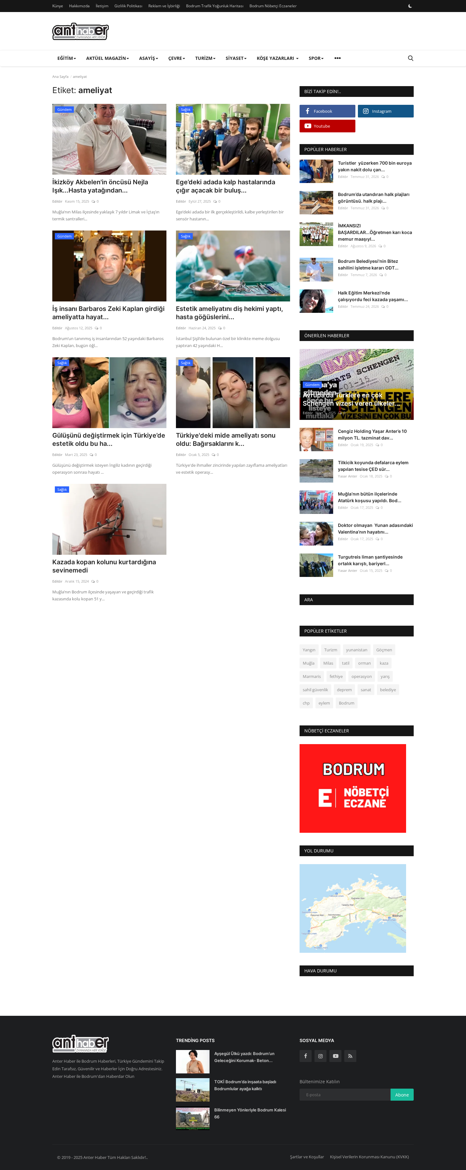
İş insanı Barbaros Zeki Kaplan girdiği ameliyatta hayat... (108, 313)
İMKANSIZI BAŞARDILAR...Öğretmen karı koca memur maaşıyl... (375, 232)
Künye (57, 6)
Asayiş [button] (147, 58)
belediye (388, 690)
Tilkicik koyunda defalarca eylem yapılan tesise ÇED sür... (373, 466)
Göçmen (384, 650)
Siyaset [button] (234, 58)
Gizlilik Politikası (128, 6)
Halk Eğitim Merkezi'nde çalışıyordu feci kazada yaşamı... (373, 296)
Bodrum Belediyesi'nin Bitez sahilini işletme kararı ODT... (368, 264)
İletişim (102, 6)
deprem (344, 690)
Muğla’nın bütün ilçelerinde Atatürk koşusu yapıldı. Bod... (369, 497)
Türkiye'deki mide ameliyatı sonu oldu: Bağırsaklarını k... (225, 439)
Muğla (308, 663)
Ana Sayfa (60, 76)
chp (306, 703)
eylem (324, 703)
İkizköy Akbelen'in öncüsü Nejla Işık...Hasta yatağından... (100, 186)
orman (364, 663)
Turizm (330, 650)
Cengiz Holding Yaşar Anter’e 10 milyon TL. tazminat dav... (372, 434)
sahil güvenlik (315, 690)
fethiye (336, 676)
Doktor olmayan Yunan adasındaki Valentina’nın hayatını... (375, 528)
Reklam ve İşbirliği (164, 6)
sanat (366, 690)
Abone (402, 1095)
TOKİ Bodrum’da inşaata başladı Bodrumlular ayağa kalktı (245, 1085)
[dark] (410, 6)
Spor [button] (314, 58)
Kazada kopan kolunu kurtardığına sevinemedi (104, 566)
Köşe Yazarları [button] (276, 58)
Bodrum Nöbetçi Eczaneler (273, 6)
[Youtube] (335, 1056)
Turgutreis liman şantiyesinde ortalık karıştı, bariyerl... (370, 560)
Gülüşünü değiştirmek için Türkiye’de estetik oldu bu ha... (108, 439)
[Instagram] (320, 1056)
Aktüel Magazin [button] (106, 58)
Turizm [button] (203, 58)
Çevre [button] (175, 58)
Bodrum (346, 703)
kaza (384, 663)
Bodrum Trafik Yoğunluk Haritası (214, 6)
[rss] (350, 1056)
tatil (345, 663)
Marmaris (312, 676)
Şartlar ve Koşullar (307, 1157)
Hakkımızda (79, 6)
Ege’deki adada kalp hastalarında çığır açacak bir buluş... (225, 186)
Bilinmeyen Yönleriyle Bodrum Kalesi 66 (250, 1113)
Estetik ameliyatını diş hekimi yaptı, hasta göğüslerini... (229, 313)
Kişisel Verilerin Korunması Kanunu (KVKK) (369, 1157)
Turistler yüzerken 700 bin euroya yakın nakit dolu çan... (375, 166)
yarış (385, 676)
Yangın (309, 650)
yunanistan (356, 650)
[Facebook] (306, 1056)
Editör (57, 201)
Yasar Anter (347, 476)
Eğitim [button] (65, 58)
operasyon (362, 676)
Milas (328, 663)
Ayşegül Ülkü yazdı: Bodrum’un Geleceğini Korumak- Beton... (244, 1057)
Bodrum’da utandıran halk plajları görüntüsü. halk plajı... (374, 198)
